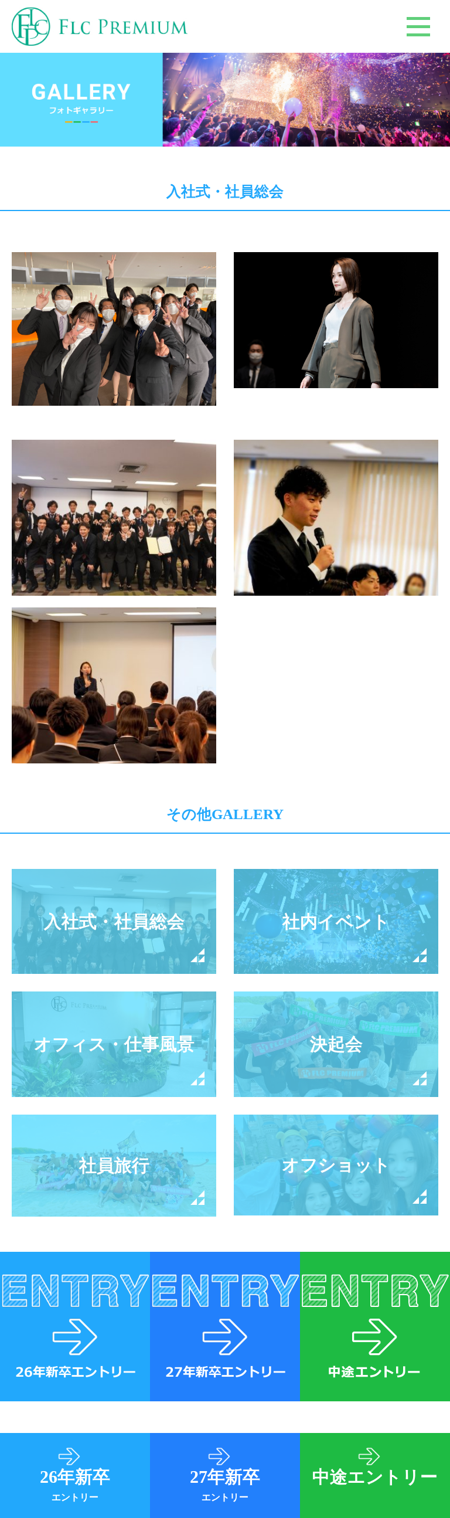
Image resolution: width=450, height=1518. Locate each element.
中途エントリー (375, 1476)
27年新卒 (225, 1484)
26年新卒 (75, 1484)
